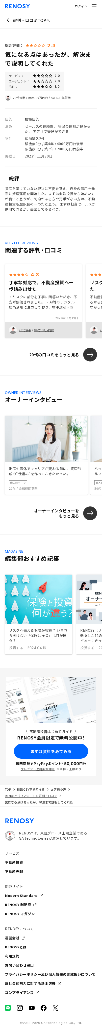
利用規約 (12, 956)
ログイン (81, 6)
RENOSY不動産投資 (31, 789)
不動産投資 (14, 862)
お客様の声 (58, 789)
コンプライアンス (19, 992)
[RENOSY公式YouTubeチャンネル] (32, 1008)
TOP (8, 789)
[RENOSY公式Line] (8, 1008)
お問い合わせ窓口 (19, 965)
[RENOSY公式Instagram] (20, 1008)
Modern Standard (21, 895)
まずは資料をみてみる (51, 751)
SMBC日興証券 (61, 97)
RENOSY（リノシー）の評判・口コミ (31, 796)
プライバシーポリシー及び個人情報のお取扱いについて (50, 974)
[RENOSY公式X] (55, 1008)
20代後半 (19, 97)
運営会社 (12, 937)
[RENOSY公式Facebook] (44, 1008)
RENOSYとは (16, 946)
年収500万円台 (44, 330)
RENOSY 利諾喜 (18, 904)
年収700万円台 (38, 97)
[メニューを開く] (94, 6)
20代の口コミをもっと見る (54, 355)
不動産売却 (14, 871)
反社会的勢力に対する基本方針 (30, 983)
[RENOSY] (51, 821)
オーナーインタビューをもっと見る (56, 513)
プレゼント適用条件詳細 (37, 769)
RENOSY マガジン (20, 913)
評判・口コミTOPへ (31, 20)
